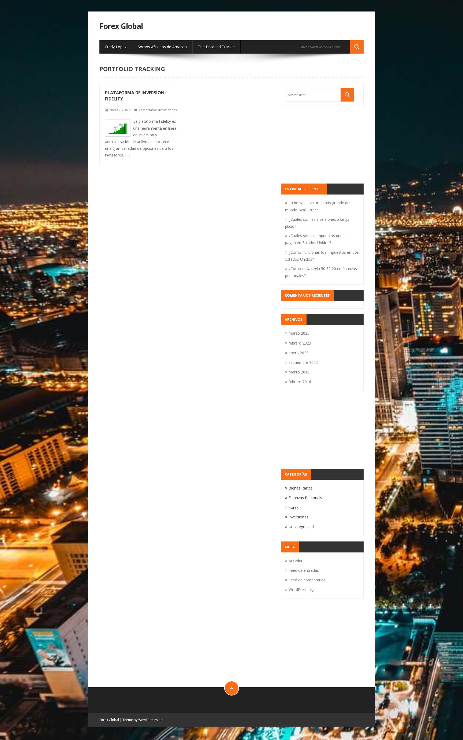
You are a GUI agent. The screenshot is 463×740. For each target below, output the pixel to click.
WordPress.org (301, 589)
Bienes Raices (301, 488)
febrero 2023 (300, 343)
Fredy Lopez (115, 46)
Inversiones (298, 517)
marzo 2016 (299, 372)
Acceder (296, 560)
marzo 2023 (299, 333)
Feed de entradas (304, 570)
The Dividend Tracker (216, 46)
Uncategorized (301, 526)
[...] (127, 155)
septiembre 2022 (303, 362)
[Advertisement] (322, 144)
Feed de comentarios (307, 579)
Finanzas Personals (305, 497)
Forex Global (121, 26)
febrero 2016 (300, 381)
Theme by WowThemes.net (142, 719)
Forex (293, 507)
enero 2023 (298, 352)
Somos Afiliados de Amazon (162, 46)
